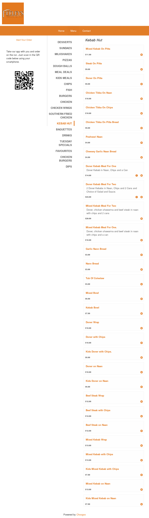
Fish (69, 90)
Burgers (65, 96)
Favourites (64, 151)
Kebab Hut (64, 123)
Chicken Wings (61, 108)
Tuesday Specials (65, 143)
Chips (68, 84)
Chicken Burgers (65, 158)
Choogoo (81, 514)
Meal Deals (63, 72)
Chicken (66, 102)
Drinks (67, 135)
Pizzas (67, 60)
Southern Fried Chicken (60, 115)
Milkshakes (63, 54)
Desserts (65, 42)
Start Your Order (24, 39)
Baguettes (64, 129)
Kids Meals (64, 78)
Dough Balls (62, 66)
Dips (69, 166)
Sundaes (65, 48)
